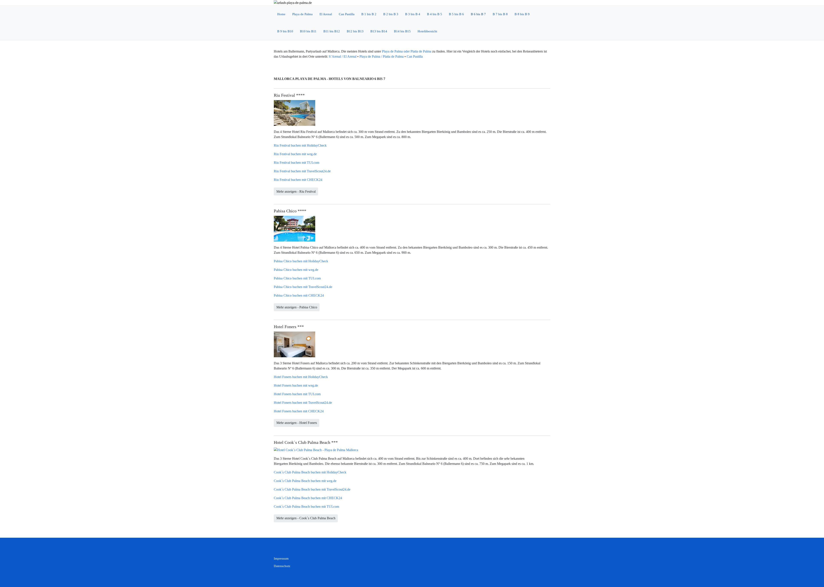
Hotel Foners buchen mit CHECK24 (299, 411)
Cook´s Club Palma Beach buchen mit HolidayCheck (310, 472)
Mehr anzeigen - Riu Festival (296, 191)
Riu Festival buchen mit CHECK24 (298, 180)
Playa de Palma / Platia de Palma (381, 56)
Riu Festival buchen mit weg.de (295, 154)
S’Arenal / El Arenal (342, 56)
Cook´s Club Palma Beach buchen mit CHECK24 (308, 498)
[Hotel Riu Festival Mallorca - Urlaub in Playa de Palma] (294, 112)
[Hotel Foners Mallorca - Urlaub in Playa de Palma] (294, 344)
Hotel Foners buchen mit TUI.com (297, 394)
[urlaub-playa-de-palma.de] (293, 2)
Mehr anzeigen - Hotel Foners (296, 423)
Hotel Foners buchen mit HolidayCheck (301, 377)
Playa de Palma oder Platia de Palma (406, 51)
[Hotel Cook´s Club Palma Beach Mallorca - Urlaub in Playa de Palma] (316, 450)
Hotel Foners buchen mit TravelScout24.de (303, 402)
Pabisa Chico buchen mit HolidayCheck (301, 261)
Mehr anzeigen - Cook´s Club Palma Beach (305, 518)
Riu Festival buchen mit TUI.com (296, 162)
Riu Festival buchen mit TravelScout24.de (302, 171)
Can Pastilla (415, 56)
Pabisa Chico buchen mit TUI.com (297, 278)
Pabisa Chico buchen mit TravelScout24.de (303, 287)
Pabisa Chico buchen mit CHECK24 (299, 295)
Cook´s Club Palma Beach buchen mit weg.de (305, 481)
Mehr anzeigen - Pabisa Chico (296, 307)
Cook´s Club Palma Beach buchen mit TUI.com (306, 506)
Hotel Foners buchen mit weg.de (296, 385)
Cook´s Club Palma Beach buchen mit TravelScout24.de (312, 489)
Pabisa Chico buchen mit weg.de (296, 270)
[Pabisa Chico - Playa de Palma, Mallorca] (294, 228)
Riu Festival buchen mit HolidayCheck (300, 145)
